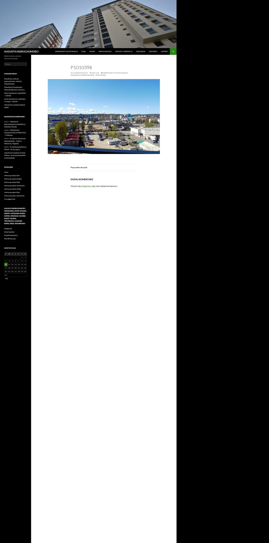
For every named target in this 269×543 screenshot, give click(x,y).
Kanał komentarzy (11, 235)
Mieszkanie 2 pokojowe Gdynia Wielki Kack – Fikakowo (15, 132)
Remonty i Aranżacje (123, 51)
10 (6, 264)
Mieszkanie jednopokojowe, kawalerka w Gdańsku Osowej (14, 124)
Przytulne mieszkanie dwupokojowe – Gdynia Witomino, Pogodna (14, 141)
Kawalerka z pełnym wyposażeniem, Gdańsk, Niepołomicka (13, 81)
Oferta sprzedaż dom (12, 175)
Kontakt (164, 51)
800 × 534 (95, 73)
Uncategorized (9, 199)
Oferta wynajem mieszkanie (14, 196)
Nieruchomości (105, 51)
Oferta (92, 51)
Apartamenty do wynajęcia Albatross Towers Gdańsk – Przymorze (99, 74)
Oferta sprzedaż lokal (12, 182)
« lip (6, 278)
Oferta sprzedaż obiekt (12, 189)
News (6, 172)
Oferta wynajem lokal (12, 192)
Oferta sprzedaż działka (13, 179)
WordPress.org (9, 239)
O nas (83, 51)
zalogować (86, 186)
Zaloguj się (8, 228)
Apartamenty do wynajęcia (66, 51)
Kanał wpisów (9, 232)
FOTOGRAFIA (140, 51)
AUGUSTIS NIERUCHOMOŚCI (21, 51)
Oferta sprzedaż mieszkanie (14, 186)
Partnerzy (153, 51)
